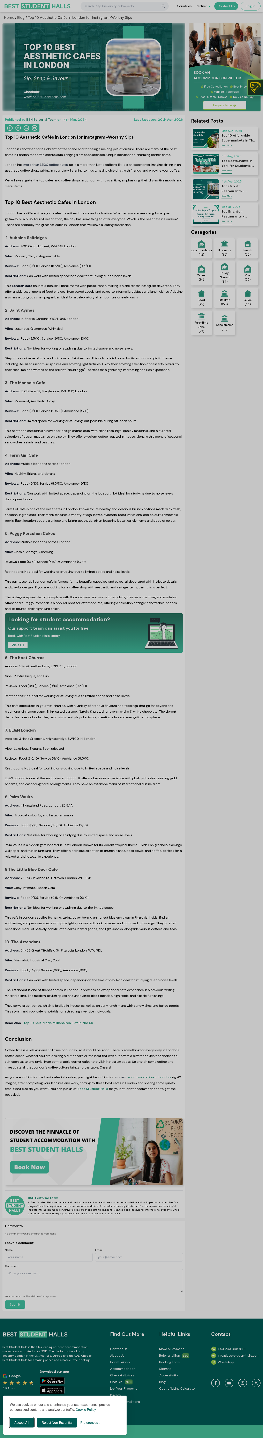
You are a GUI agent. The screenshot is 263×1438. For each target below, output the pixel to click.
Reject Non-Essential (57, 1422)
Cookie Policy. (86, 1409)
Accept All (21, 1422)
